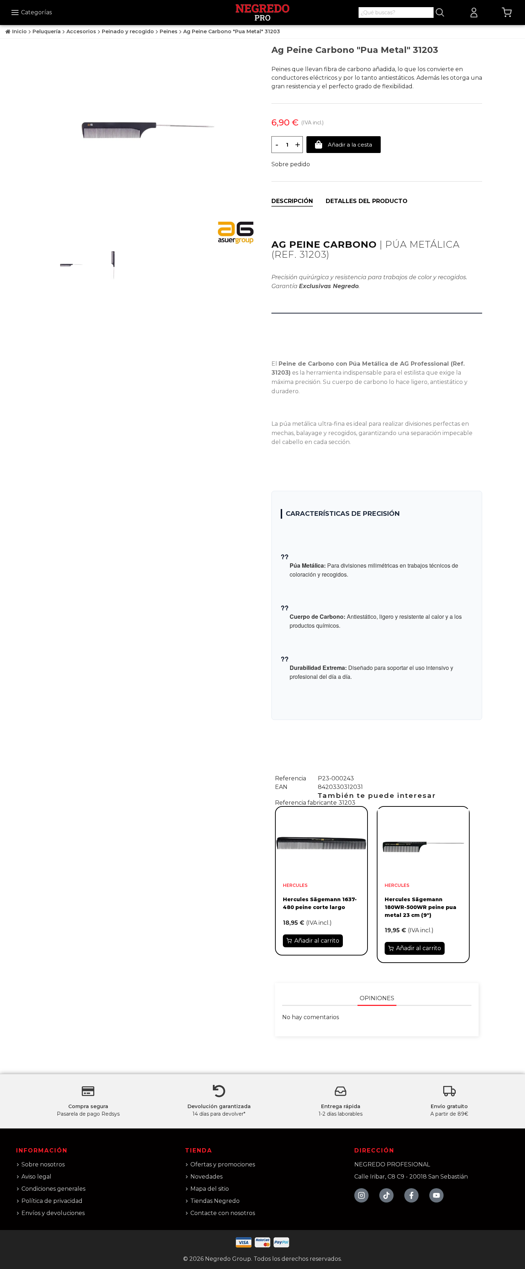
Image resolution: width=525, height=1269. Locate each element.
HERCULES (295, 885)
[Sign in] (474, 13)
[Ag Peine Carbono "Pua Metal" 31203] (148, 129)
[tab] (292, 201)
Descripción (292, 201)
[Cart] (507, 13)
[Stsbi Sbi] (361, 1195)
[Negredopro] (262, 12)
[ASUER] (236, 233)
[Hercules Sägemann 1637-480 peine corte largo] (321, 842)
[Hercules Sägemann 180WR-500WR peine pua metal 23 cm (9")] (423, 842)
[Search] (440, 12)
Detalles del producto (367, 201)
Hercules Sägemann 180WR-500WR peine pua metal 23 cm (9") (420, 907)
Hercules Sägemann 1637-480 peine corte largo (320, 903)
